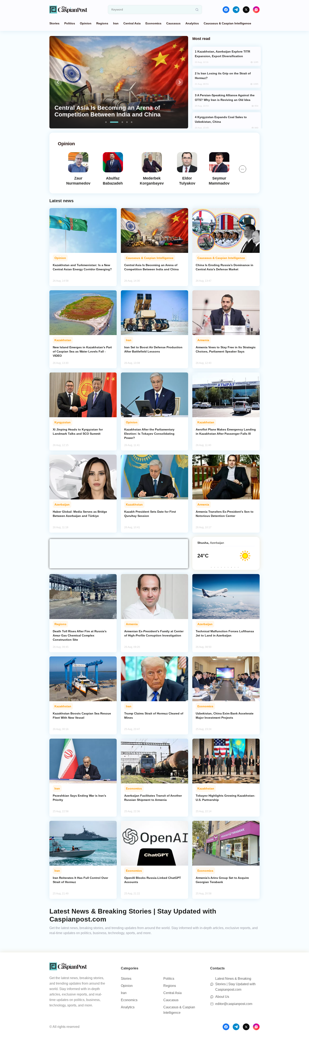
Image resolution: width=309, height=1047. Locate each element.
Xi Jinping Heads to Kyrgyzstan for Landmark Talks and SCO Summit (78, 431)
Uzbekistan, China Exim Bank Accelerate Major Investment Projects (225, 715)
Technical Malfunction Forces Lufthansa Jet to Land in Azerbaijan (225, 633)
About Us (222, 996)
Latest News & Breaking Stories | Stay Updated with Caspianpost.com (235, 984)
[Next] (179, 82)
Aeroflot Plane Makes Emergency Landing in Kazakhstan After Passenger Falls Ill (226, 431)
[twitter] (246, 9)
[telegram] (236, 9)
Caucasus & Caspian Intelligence (227, 23)
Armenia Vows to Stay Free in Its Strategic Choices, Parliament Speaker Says (226, 349)
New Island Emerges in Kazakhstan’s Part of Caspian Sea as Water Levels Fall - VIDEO (82, 351)
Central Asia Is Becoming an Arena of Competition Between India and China (151, 267)
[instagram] (256, 9)
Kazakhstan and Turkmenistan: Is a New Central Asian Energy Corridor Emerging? (82, 267)
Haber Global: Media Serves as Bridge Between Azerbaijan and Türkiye (80, 514)
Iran (116, 23)
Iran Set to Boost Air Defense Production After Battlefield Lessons (153, 349)
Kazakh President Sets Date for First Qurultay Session (150, 514)
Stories (54, 23)
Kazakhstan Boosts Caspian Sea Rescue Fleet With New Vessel (82, 715)
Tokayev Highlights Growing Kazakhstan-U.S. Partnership (225, 797)
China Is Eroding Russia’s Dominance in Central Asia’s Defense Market (224, 267)
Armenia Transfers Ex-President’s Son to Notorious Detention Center (225, 514)
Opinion (85, 23)
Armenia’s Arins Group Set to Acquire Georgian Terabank (222, 880)
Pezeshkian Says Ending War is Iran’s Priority (79, 797)
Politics (69, 23)
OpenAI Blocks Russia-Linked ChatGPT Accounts (152, 880)
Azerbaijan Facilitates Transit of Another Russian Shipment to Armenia (153, 797)
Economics (153, 23)
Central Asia (132, 23)
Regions (102, 23)
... (242, 168)
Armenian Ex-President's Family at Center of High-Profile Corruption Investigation (154, 633)
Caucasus (173, 23)
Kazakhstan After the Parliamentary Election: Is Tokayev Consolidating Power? (149, 434)
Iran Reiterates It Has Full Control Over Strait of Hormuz (80, 880)
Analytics (192, 23)
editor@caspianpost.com (233, 1004)
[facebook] (226, 9)
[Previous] (58, 82)
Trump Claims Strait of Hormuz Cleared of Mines (153, 715)
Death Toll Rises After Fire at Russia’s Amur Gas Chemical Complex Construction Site (80, 635)
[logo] (68, 9)
